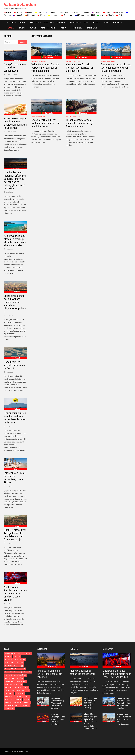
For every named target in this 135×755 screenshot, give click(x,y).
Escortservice (20, 669)
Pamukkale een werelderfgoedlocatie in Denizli (15, 365)
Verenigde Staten (48, 28)
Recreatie (20, 693)
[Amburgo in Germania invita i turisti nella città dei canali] (51, 660)
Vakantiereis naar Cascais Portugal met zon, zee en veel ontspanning (45, 67)
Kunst (17, 687)
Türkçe (42, 15)
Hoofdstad (21, 681)
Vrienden (9, 705)
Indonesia (64, 12)
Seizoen (8, 696)
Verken (8, 702)
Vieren (27, 702)
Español (40, 12)
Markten (16, 690)
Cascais (34, 61)
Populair (9, 693)
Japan (105, 23)
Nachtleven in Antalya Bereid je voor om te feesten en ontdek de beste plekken (15, 593)
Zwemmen (9, 708)
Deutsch (19, 12)
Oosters (25, 690)
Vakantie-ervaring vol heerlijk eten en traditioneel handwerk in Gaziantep (15, 123)
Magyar (86, 12)
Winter (26, 705)
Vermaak (18, 702)
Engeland (48, 23)
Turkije (33, 28)
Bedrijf (8, 657)
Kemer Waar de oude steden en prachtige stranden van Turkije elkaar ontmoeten (15, 240)
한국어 (92, 15)
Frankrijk (61, 23)
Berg (17, 657)
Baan (28, 654)
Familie (8, 675)
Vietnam (64, 28)
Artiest (20, 654)
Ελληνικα (80, 15)
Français (51, 12)
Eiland (8, 666)
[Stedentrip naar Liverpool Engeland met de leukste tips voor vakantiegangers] (109, 714)
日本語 (111, 15)
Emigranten (18, 666)
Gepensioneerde (20, 675)
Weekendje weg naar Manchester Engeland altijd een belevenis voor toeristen (124, 703)
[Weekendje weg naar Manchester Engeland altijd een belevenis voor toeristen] (109, 698)
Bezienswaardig (11, 660)
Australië (10, 23)
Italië (95, 23)
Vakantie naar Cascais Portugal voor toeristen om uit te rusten (80, 67)
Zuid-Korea (77, 28)
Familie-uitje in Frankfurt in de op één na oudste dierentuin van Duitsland (57, 703)
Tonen (26, 699)
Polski (107, 12)
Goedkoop (9, 678)
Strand (8, 699)
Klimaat (8, 687)
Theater (17, 699)
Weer (18, 705)
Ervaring (9, 669)
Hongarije (74, 23)
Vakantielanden (20, 4)
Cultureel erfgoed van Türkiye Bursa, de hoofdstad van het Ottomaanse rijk (15, 534)
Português (119, 12)
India (86, 23)
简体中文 (122, 15)
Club (22, 660)
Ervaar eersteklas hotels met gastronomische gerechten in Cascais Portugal (116, 67)
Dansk (8, 12)
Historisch (9, 681)
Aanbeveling (10, 654)
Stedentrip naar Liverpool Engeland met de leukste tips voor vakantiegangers (124, 719)
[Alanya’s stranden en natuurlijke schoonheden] (84, 660)
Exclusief (18, 672)
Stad (26, 696)
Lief (25, 687)
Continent (9, 663)
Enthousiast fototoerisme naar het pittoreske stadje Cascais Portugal (79, 123)
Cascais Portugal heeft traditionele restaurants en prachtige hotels (45, 123)
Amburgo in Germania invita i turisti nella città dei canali (49, 674)
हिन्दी (101, 15)
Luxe (7, 690)
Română (18, 15)
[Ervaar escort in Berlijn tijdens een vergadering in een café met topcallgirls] (43, 714)
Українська (54, 15)
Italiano (75, 12)
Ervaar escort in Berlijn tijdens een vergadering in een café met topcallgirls (58, 719)
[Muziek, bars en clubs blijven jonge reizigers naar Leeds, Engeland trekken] (117, 660)
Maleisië (116, 23)
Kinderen (18, 684)
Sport (17, 696)
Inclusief (8, 684)
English (30, 12)
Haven (19, 678)
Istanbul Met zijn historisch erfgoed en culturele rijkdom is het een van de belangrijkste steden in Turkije (15, 180)
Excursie (27, 672)
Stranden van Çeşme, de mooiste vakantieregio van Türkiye (15, 478)
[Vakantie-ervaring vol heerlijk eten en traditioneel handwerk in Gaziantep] (76, 698)
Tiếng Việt (31, 15)
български (67, 15)
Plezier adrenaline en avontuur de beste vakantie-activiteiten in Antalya (15, 418)
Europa (8, 672)
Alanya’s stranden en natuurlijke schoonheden (15, 67)
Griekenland (92, 28)
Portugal (10, 28)
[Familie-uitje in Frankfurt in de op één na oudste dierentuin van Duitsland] (43, 698)
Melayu (97, 12)
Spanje (21, 28)
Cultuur (19, 663)
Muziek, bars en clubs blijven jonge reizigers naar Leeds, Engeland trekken (117, 674)
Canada (22, 23)
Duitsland (34, 23)
